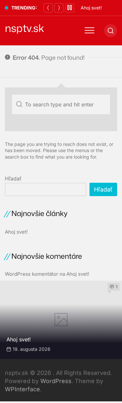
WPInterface (22, 389)
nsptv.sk (24, 28)
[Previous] (48, 7)
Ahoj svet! (91, 7)
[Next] (58, 7)
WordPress (56, 381)
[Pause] (69, 7)
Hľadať (13, 178)
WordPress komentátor (31, 274)
